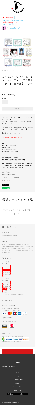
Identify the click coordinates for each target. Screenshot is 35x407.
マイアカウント (17, 376)
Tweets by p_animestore (8, 366)
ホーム (17, 372)
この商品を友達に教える (8, 175)
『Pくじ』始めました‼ (13, 28)
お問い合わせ (17, 390)
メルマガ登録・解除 (17, 379)
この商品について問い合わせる (10, 177)
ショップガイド (6, 172)
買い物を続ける (6, 180)
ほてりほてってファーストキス (9, 70)
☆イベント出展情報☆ (9, 24)
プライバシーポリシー (17, 386)
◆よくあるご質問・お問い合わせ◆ (13, 20)
